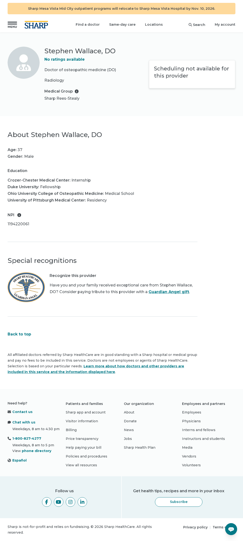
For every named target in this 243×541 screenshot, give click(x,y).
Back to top (19, 334)
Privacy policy (195, 527)
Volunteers (191, 465)
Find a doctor (88, 24)
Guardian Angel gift (169, 292)
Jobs (128, 439)
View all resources (81, 465)
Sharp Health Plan (139, 447)
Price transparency (82, 439)
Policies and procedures (86, 456)
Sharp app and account (86, 412)
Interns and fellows (198, 430)
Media (187, 447)
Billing (71, 430)
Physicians (191, 421)
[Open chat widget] (231, 529)
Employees (191, 412)
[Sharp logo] (37, 24)
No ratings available (64, 59)
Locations (154, 24)
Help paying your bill (83, 447)
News (129, 430)
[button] (12, 25)
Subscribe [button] (178, 502)
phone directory (36, 451)
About (129, 412)
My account (225, 24)
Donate (130, 421)
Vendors (189, 456)
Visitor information (82, 421)
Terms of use (224, 527)
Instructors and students (203, 439)
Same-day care (122, 24)
